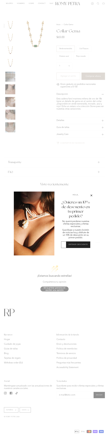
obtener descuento (78, 244)
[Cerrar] (91, 195)
